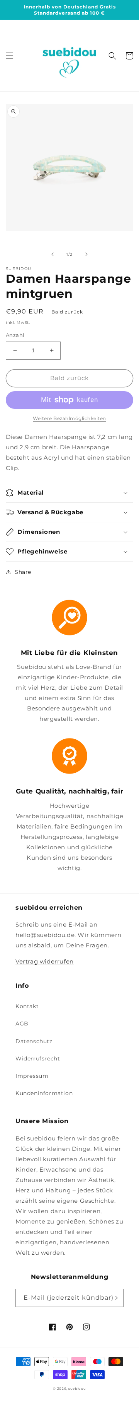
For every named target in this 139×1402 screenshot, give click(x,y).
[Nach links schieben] (52, 254)
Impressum (31, 1075)
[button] (9, 55)
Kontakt (27, 1006)
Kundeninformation (44, 1093)
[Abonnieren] (114, 1298)
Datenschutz (34, 1041)
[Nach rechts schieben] (86, 254)
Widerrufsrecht (37, 1058)
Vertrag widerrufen (44, 961)
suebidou (77, 1388)
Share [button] (23, 571)
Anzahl (15, 335)
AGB (22, 1023)
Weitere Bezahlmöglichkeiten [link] (69, 418)
